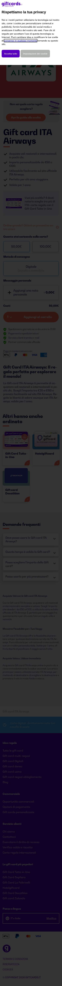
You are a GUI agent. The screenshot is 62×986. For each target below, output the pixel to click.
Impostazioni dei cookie (35, 53)
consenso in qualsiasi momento (20, 40)
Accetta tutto (10, 53)
